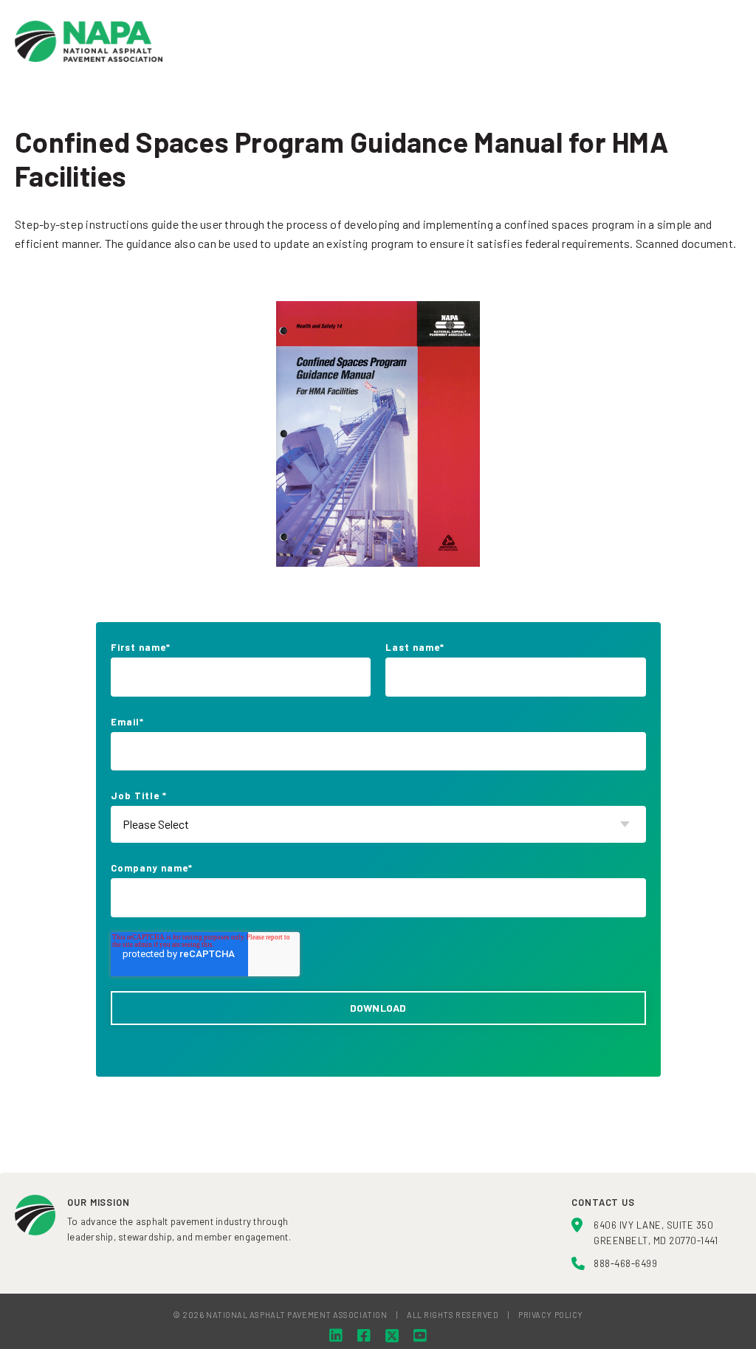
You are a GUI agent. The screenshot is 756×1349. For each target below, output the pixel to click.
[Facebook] (364, 1335)
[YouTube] (420, 1335)
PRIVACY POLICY (550, 1314)
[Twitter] (392, 1335)
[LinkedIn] (336, 1335)
